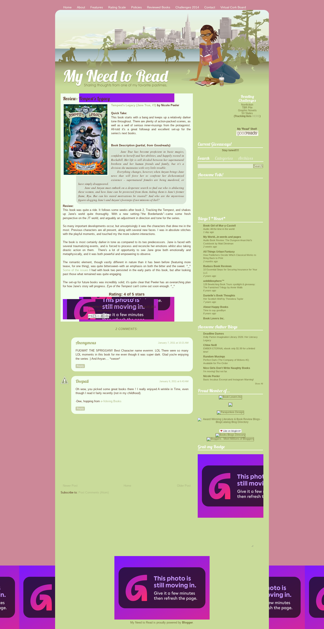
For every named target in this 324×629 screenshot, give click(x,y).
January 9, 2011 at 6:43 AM (173, 381)
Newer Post (70, 485)
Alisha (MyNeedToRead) (112, 306)
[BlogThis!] (94, 316)
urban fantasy (104, 310)
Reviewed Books (158, 7)
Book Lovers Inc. (213, 318)
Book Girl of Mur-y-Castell (219, 225)
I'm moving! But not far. (215, 371)
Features (96, 7)
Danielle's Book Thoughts (219, 295)
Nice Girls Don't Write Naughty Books (226, 368)
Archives (245, 158)
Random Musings (214, 356)
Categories (224, 158)
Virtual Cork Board (233, 7)
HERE (256, 116)
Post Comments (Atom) (93, 492)
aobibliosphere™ (213, 280)
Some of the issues (75, 270)
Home (67, 7)
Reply (80, 366)
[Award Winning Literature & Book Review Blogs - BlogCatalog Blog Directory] (230, 422)
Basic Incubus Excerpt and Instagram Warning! (228, 379)
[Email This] (90, 316)
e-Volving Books (111, 401)
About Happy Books (215, 306)
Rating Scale (117, 7)
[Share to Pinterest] (107, 316)
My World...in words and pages (222, 236)
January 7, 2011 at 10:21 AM (173, 342)
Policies (136, 7)
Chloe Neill (210, 345)
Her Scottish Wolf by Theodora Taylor (223, 299)
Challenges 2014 (187, 7)
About (81, 7)
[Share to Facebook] (103, 316)
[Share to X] (98, 316)
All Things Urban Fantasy (219, 251)
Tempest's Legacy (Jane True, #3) (133, 105)
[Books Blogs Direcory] (230, 434)
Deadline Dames (213, 333)
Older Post (184, 485)
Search (203, 158)
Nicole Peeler (211, 376)
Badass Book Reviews (217, 266)
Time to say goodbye (214, 310)
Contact (209, 7)
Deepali (82, 381)
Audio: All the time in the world (219, 229)
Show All (259, 384)
